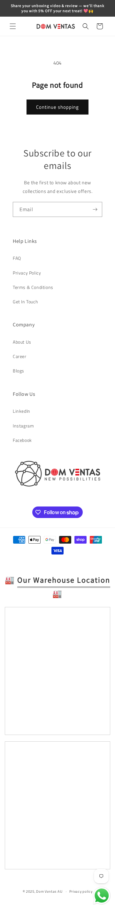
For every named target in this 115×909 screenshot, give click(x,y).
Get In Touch (25, 301)
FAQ (17, 258)
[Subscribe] (95, 209)
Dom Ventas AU (49, 891)
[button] (13, 26)
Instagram (23, 425)
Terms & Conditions (33, 287)
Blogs (18, 370)
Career (20, 356)
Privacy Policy (27, 272)
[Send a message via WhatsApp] (102, 896)
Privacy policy (81, 891)
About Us (22, 342)
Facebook (22, 440)
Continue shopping (57, 107)
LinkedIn (21, 411)
